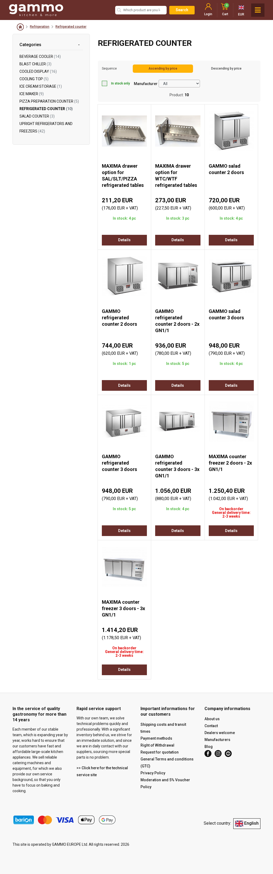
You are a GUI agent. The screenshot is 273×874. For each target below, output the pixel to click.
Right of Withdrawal (157, 745)
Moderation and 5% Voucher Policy (165, 783)
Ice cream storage (40, 86)
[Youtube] (228, 753)
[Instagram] (218, 753)
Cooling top (34, 79)
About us (212, 719)
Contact (211, 726)
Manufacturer (146, 84)
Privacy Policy (152, 773)
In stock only (120, 83)
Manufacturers (217, 740)
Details (124, 240)
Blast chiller (35, 64)
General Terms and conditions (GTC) (167, 762)
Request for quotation (159, 752)
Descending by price (226, 68)
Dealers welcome (219, 733)
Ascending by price (162, 68)
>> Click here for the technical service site (102, 771)
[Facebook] (207, 753)
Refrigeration (39, 27)
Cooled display (38, 71)
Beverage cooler (40, 56)
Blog (208, 746)
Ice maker (31, 94)
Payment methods (156, 738)
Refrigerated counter (70, 27)
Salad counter (37, 116)
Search (182, 10)
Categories (30, 44)
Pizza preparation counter (49, 101)
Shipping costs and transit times (163, 728)
